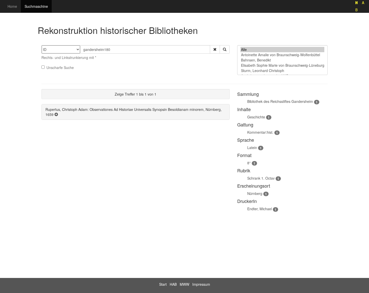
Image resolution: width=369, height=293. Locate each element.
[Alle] (282, 49)
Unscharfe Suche (60, 67)
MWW (184, 284)
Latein (252, 147)
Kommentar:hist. (260, 132)
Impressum (201, 284)
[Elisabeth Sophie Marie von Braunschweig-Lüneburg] (282, 65)
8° (249, 162)
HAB (173, 284)
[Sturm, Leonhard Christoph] (282, 70)
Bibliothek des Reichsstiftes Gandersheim (280, 101)
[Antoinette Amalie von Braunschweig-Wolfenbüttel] (282, 54)
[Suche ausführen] (225, 49)
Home (12, 6)
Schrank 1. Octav (261, 178)
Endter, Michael (259, 208)
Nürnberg (254, 193)
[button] (215, 49)
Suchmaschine (36, 6)
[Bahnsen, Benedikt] (282, 60)
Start (163, 284)
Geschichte (256, 116)
